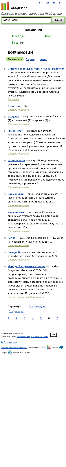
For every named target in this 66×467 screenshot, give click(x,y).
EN (40, 2)
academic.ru (14, 6)
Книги (48, 36)
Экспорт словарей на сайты (14, 347)
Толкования (33, 29)
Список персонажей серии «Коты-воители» (36, 68)
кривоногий (15, 130)
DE (47, 2)
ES (54, 2)
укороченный (16, 160)
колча (11, 237)
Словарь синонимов (18, 110)
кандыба (13, 116)
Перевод (31, 59)
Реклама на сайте (39, 336)
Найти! (58, 20)
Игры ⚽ (18, 42)
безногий (14, 106)
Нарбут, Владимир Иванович (26, 266)
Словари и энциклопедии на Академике (31, 13)
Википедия (13, 99)
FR (60, 2)
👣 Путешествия (9, 342)
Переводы (18, 36)
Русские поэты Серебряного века (26, 297)
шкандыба (14, 252)
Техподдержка (23, 336)
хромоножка (16, 212)
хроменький (16, 193)
